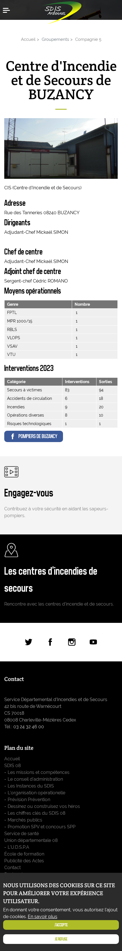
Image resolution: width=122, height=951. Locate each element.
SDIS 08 (12, 765)
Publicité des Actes (24, 860)
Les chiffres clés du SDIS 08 (36, 813)
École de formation (24, 854)
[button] (8, 10)
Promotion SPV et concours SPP (41, 826)
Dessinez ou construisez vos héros (44, 806)
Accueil (28, 39)
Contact (12, 867)
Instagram (71, 642)
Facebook (50, 642)
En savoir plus (42, 916)
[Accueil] (61, 11)
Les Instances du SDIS (31, 786)
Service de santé (21, 833)
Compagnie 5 (88, 39)
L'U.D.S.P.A (18, 847)
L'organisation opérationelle (36, 792)
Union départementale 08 (31, 840)
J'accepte (61, 925)
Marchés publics (25, 820)
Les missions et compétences (39, 772)
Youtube (93, 642)
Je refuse (61, 939)
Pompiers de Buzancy (37, 436)
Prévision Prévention (29, 799)
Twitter (28, 642)
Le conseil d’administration (35, 779)
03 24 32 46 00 (28, 726)
